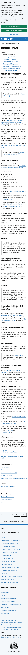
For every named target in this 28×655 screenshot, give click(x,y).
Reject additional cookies (14, 30)
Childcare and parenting (8, 546)
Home (2, 43)
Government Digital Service (9, 629)
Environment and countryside (10, 567)
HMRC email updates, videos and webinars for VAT (14, 478)
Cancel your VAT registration (10, 61)
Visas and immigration (7, 579)
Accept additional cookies (14, 26)
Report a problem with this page (14, 521)
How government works (8, 610)
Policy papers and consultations (11, 604)
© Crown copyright (14, 651)
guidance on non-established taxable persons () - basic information (12, 122)
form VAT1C (9, 430)
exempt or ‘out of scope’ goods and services (13, 315)
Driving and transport (7, 558)
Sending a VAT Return (6, 475)
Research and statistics (8, 601)
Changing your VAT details (9, 59)
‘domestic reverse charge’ (14, 204)
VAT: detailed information (8, 486)
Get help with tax (5, 470)
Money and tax (5, 573)
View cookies (14, 34)
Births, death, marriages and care (11, 540)
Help (2, 620)
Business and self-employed (9, 543)
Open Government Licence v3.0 (10, 637)
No (25, 515)
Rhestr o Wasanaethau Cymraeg (11, 627)
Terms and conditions (7, 625)
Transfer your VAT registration (10, 64)
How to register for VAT (9, 57)
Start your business (6, 499)
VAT (2, 502)
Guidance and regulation (8, 598)
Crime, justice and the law (9, 552)
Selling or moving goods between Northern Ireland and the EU (11, 69)
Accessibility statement (8, 622)
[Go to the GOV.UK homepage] (7, 39)
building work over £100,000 (11, 206)
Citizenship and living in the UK (10, 549)
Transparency (5, 607)
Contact (19, 622)
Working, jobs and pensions (9, 582)
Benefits (3, 537)
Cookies (13, 620)
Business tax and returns (12, 43)
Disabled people (6, 555)
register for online (19, 417)
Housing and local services (9, 570)
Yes (18, 515)
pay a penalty (18, 355)
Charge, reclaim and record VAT (9, 472)
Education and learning (8, 561)
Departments (5, 592)
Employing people (6, 564)
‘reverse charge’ (8, 199)
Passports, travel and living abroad (11, 576)
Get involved (5, 613)
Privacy (8, 620)
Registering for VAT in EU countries (12, 66)
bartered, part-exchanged (17, 191)
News (3, 595)
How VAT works (5, 467)
